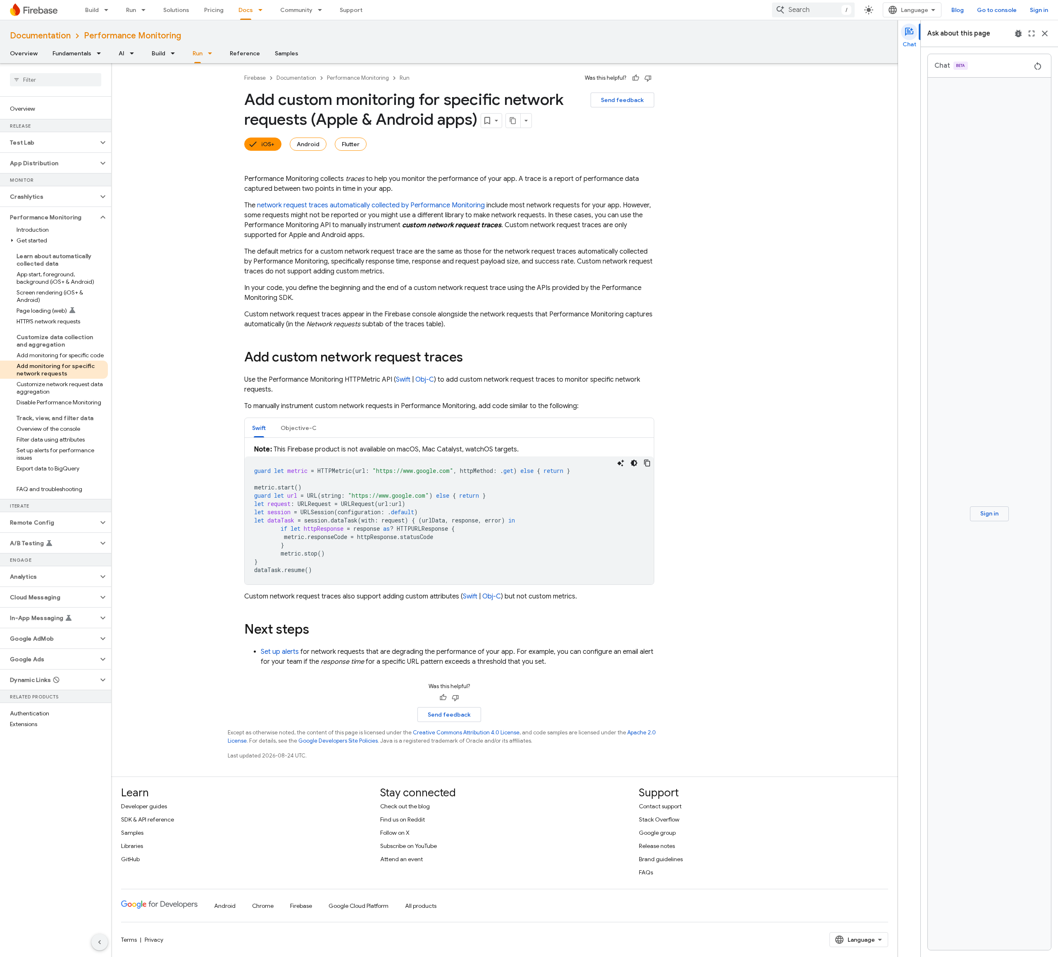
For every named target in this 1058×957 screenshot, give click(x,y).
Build (92, 10)
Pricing (214, 10)
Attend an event (401, 859)
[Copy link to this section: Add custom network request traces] (471, 358)
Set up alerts (280, 652)
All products (420, 906)
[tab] (259, 427)
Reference (245, 53)
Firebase (255, 77)
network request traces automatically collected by (371, 205)
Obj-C (424, 379)
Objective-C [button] (299, 428)
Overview (24, 53)
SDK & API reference (147, 819)
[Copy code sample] (647, 463)
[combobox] (813, 9)
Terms (129, 939)
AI (121, 53)
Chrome (263, 906)
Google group (657, 832)
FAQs (646, 872)
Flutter (351, 144)
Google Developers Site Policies (338, 740)
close (1045, 33)
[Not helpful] (648, 78)
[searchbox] (55, 79)
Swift (403, 379)
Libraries (132, 846)
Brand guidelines (661, 859)
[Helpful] (635, 78)
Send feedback (622, 100)
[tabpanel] (449, 514)
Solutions (176, 10)
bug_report (1018, 33)
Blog (957, 10)
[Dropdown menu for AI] (134, 53)
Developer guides (144, 806)
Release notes (657, 846)
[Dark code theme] (634, 463)
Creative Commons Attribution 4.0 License (466, 732)
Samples (286, 53)
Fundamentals (71, 53)
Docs (245, 10)
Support (351, 10)
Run (131, 10)
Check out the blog (405, 806)
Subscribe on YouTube (408, 846)
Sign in (1039, 10)
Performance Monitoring (132, 36)
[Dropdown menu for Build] (109, 10)
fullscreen (1032, 33)
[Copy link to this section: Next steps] (317, 630)
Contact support (660, 806)
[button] (49, 142)
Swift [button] (259, 428)
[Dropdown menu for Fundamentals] (101, 53)
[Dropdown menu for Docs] (263, 10)
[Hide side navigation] (99, 942)
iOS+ (267, 144)
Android (308, 144)
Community (296, 10)
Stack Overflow (659, 819)
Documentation (40, 36)
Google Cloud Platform (358, 906)
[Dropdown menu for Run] (146, 10)
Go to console (997, 10)
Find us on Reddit (402, 819)
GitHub (130, 859)
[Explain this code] (620, 463)
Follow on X (395, 832)
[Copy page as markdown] (513, 121)
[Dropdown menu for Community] (322, 10)
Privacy (154, 939)
